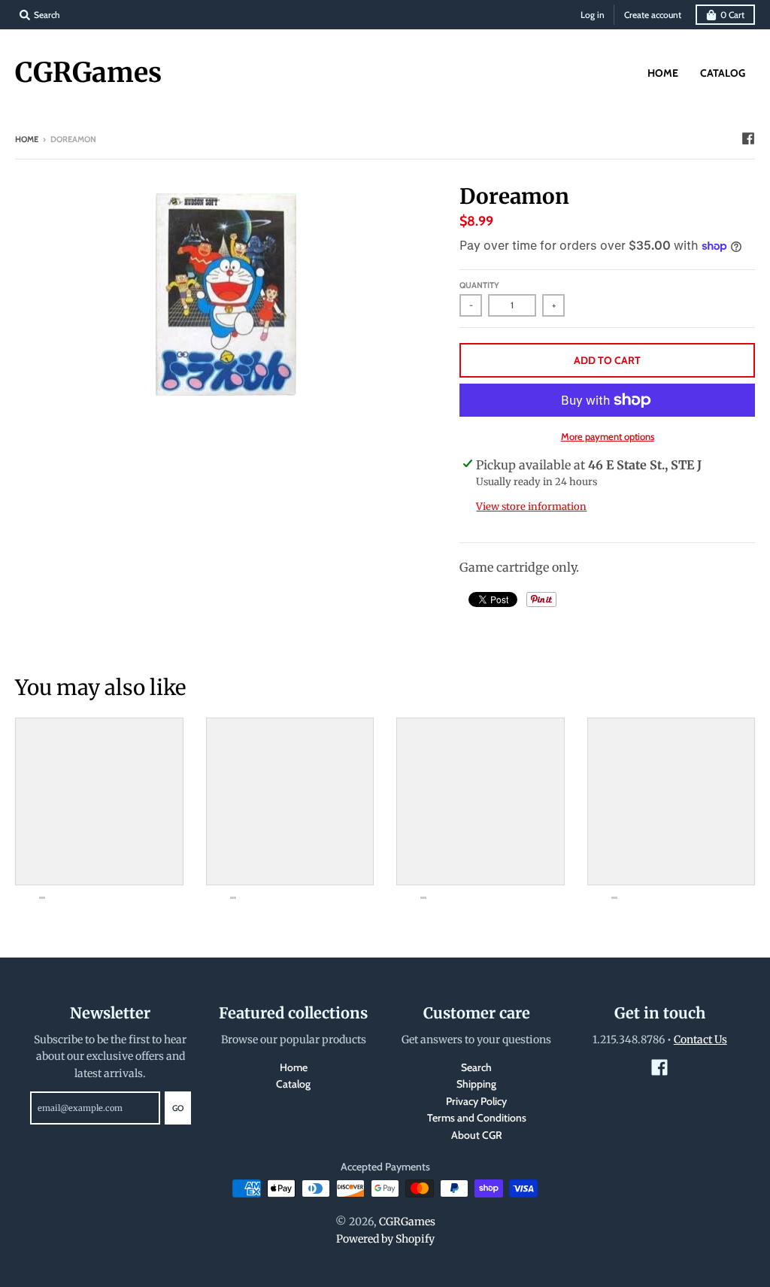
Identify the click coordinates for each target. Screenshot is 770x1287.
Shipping (476, 1084)
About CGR (476, 1135)
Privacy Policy (476, 1101)
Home (26, 139)
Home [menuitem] (662, 73)
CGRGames (88, 73)
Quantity (479, 285)
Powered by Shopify (385, 1239)
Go (177, 1108)
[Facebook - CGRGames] (748, 138)
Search (476, 1067)
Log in (593, 14)
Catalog (293, 1084)
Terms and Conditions (476, 1118)
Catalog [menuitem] (722, 73)
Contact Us (700, 1039)
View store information (531, 506)
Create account (652, 14)
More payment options (607, 436)
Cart (732, 14)
